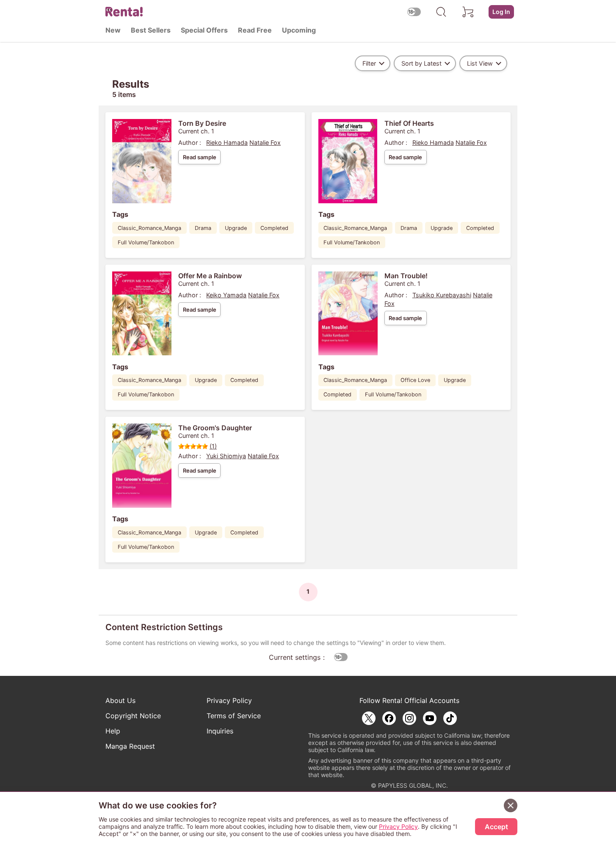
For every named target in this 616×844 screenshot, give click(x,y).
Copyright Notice (133, 715)
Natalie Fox (265, 142)
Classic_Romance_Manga (149, 228)
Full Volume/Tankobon (146, 242)
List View (480, 63)
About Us (120, 700)
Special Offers (204, 30)
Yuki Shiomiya (226, 455)
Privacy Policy (229, 700)
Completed (274, 228)
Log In (501, 11)
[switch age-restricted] (414, 12)
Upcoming (299, 30)
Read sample (199, 157)
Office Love (415, 380)
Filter (369, 63)
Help (112, 731)
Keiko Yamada (226, 295)
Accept (496, 826)
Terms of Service (234, 715)
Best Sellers (151, 30)
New (113, 30)
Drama (203, 228)
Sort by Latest (421, 63)
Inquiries (220, 731)
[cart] (468, 12)
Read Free (255, 30)
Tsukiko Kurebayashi (441, 295)
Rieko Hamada (227, 142)
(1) (213, 446)
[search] (441, 12)
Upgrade (236, 228)
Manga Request (130, 746)
